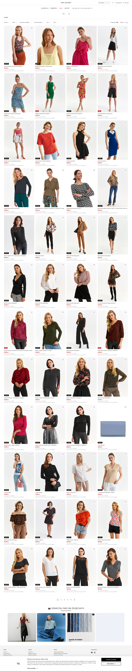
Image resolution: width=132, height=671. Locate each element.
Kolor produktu (38, 22)
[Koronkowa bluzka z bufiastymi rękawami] (82, 424)
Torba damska (101, 445)
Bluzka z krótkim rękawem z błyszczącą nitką (14, 587)
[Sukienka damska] (82, 140)
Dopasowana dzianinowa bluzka (11, 208)
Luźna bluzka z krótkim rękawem (43, 161)
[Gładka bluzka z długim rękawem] (19, 424)
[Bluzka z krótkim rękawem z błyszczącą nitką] (19, 566)
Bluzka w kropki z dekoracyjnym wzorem (44, 398)
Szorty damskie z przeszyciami (105, 113)
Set (48, 22)
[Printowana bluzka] (50, 235)
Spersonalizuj (110, 663)
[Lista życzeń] (112, 2)
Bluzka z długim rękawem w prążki (43, 350)
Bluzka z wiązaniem (71, 492)
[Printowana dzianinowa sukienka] (82, 92)
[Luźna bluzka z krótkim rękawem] (50, 140)
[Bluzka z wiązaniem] (82, 471)
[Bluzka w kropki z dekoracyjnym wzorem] (50, 377)
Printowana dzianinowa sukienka (74, 113)
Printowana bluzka (39, 255)
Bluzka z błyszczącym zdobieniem (43, 587)
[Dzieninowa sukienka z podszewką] (19, 92)
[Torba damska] (113, 424)
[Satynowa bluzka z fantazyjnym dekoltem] (19, 377)
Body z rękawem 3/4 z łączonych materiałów (15, 255)
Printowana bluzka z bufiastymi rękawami (108, 350)
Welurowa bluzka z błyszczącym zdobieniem (46, 445)
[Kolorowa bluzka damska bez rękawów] (19, 45)
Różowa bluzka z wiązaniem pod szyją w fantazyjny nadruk (18, 350)
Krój (55, 22)
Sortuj (5, 22)
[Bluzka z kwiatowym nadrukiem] (82, 377)
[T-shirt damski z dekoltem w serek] (113, 471)
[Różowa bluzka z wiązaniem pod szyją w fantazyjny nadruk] (19, 329)
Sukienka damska (71, 161)
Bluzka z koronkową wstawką (73, 587)
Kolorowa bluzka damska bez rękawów (13, 66)
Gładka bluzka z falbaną (72, 540)
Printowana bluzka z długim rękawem (107, 303)
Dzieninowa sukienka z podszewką (12, 113)
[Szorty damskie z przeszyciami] (113, 92)
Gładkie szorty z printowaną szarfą (12, 161)
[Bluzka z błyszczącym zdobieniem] (50, 566)
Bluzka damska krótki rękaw (10, 540)
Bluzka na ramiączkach (72, 66)
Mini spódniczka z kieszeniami (105, 66)
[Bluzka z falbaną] (50, 519)
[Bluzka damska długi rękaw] (82, 235)
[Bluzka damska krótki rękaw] (19, 519)
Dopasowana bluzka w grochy (74, 208)
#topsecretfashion (66, 610)
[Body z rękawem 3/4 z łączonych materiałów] (19, 235)
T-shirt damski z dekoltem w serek (106, 492)
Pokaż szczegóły (31, 668)
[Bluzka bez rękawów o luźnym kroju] (50, 45)
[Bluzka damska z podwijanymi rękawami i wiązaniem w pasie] (50, 187)
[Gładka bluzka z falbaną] (82, 519)
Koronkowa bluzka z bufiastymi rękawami (76, 445)
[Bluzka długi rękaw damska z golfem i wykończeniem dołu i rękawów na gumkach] (113, 187)
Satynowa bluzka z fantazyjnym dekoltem (14, 398)
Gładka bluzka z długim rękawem (12, 445)
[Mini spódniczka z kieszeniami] (113, 45)
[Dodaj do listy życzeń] (31, 28)
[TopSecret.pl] (66, 3)
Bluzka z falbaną (39, 540)
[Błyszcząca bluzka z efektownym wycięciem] (113, 566)
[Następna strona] (74, 599)
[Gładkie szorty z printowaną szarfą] (19, 140)
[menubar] (66, 8)
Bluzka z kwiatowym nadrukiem (74, 398)
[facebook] (92, 653)
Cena (13, 22)
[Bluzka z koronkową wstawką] (82, 566)
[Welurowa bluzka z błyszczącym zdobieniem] (50, 424)
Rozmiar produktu (24, 22)
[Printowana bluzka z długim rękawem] (113, 282)
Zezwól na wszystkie (111, 659)
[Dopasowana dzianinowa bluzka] (19, 187)
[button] (14, 653)
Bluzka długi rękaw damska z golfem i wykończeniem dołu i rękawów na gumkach (113, 208)
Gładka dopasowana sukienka (42, 113)
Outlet (6, 17)
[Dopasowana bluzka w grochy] (82, 187)
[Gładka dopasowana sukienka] (50, 92)
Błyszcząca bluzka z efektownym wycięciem (108, 587)
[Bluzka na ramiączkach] (82, 45)
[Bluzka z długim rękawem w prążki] (50, 329)
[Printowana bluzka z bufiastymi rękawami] (113, 329)
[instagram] (94, 653)
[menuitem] (45, 8)
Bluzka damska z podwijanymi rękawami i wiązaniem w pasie (49, 208)
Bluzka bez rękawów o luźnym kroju (43, 66)
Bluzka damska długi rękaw (73, 255)
